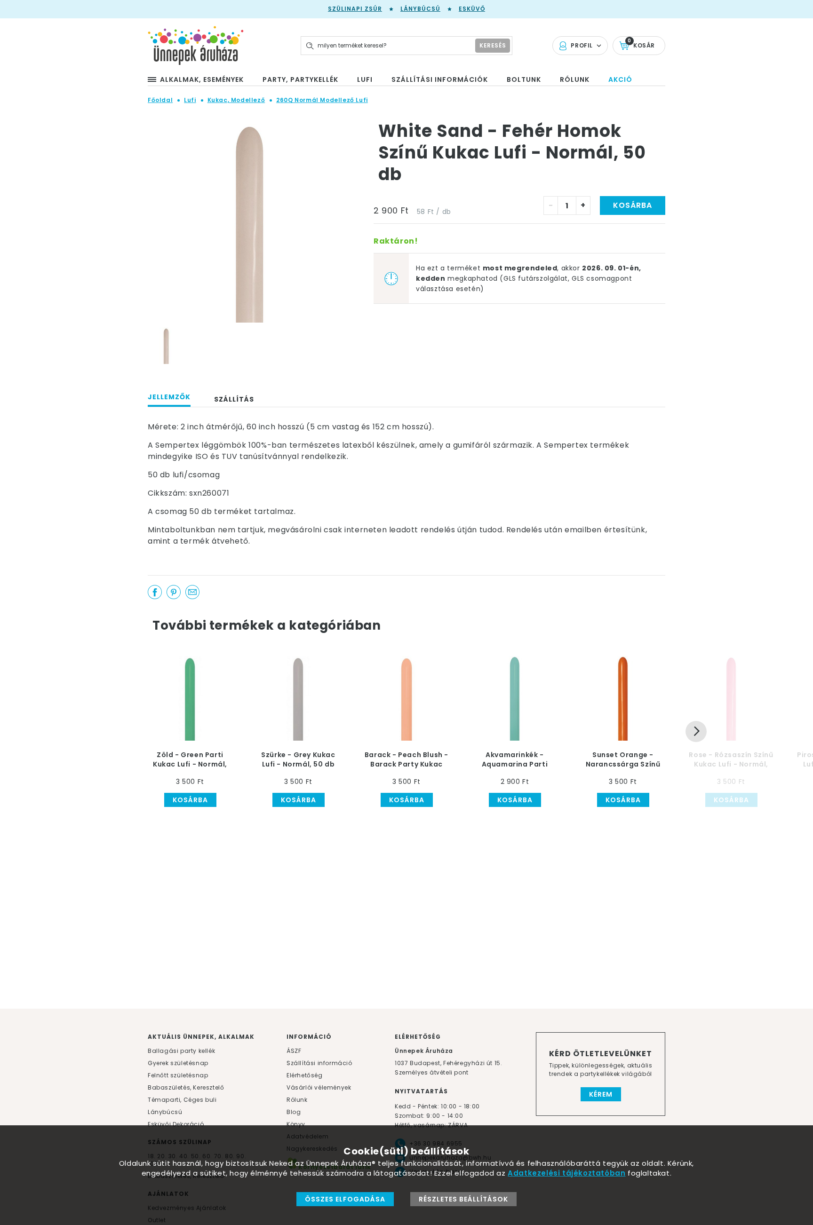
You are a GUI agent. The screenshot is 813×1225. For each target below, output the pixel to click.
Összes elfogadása (345, 1199)
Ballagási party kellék (181, 1051)
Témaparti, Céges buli (182, 1100)
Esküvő (472, 9)
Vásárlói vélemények (319, 1087)
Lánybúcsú (420, 9)
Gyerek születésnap (178, 1063)
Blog (294, 1112)
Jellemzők (169, 397)
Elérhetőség (305, 1075)
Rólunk (297, 1100)
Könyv (296, 1124)
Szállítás (234, 399)
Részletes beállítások (463, 1199)
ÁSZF (294, 1051)
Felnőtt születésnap (178, 1075)
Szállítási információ (319, 1063)
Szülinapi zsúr (355, 9)
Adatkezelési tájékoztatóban (566, 1173)
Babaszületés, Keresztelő (186, 1087)
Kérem (601, 1094)
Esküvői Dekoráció (176, 1124)
